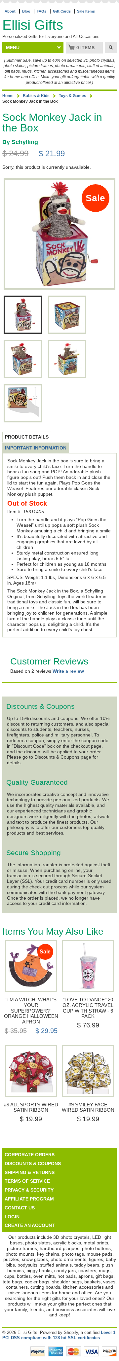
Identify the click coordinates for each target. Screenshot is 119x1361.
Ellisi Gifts (32, 25)
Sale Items (86, 11)
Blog (26, 11)
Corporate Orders (30, 1154)
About (10, 11)
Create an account (30, 1225)
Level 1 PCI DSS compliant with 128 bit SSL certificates (58, 1335)
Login (12, 1216)
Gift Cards (62, 11)
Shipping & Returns (30, 1172)
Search (111, 47)
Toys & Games (72, 95)
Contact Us (20, 1207)
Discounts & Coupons (33, 1163)
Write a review (68, 671)
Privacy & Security (29, 1190)
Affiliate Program (29, 1198)
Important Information (35, 447)
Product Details (27, 437)
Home (8, 95)
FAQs (41, 11)
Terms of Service (27, 1181)
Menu (13, 47)
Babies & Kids (36, 95)
